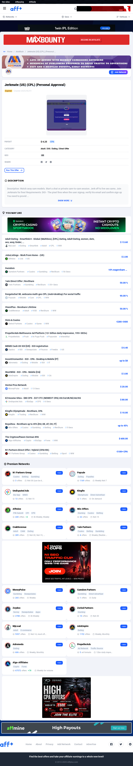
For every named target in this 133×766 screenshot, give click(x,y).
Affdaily (32, 2)
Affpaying (19, 2)
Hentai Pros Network (15, 385)
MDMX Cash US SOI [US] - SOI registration (26, 346)
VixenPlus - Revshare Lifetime (20, 307)
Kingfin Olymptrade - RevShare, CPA (23, 411)
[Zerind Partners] (66, 697)
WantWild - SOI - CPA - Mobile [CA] (22, 372)
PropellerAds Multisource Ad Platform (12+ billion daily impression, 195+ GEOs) (46, 333)
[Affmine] (66, 728)
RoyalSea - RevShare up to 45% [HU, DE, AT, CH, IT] (30, 424)
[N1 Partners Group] (66, 562)
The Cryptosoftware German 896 (22, 437)
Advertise (91, 744)
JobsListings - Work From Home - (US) (24, 255)
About (39, 744)
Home (9, 51)
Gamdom (10, 268)
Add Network (63, 744)
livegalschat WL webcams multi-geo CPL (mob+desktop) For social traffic (42, 294)
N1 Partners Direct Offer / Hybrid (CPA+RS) (27, 450)
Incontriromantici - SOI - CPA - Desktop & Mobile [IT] (31, 359)
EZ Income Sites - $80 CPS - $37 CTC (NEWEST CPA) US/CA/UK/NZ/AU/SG (43, 398)
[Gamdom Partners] (66, 225)
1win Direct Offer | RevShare (19, 281)
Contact (78, 744)
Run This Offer (12, 170)
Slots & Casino (12, 320)
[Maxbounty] (66, 40)
